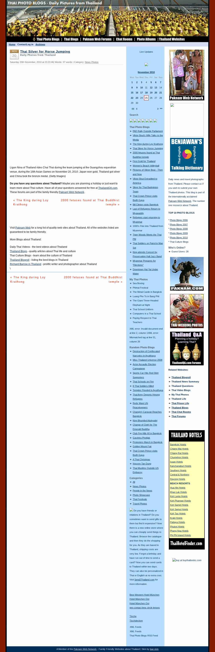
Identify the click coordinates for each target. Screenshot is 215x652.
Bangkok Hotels (178, 444)
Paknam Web (23, 227)
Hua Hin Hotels (177, 487)
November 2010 (146, 72)
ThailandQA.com (107, 187)
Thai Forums (179, 416)
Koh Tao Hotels (178, 513)
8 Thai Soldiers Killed (143, 386)
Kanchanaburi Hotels (180, 466)
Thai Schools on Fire (143, 381)
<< (133, 108)
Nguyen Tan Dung (142, 463)
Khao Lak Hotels (178, 492)
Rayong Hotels (177, 479)
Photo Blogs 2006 (179, 220)
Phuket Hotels (177, 526)
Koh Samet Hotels (179, 505)
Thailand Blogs (18, 251)
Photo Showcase (141, 495)
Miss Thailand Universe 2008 (147, 360)
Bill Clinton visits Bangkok (146, 204)
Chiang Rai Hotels (179, 453)
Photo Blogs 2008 (179, 229)
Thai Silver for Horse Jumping (148, 148)
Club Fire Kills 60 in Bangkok (147, 433)
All (134, 482)
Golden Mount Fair (142, 446)
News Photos (139, 486)
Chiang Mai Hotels (179, 448)
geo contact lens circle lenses (145, 607)
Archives (40, 44)
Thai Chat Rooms (181, 412)
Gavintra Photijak (141, 437)
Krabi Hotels (176, 518)
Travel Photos (140, 503)
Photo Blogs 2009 (179, 233)
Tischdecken (136, 620)
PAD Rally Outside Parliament (148, 131)
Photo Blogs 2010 (179, 237)
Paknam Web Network (71, 192)
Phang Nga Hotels (179, 531)
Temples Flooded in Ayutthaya (148, 390)
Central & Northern (179, 474)
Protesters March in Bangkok (148, 442)
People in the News (142, 490)
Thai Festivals (140, 499)
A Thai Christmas (141, 459)
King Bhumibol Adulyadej (145, 420)
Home (12, 44)
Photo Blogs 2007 (179, 224)
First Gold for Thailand (144, 161)
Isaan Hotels (176, 461)
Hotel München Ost (139, 599)
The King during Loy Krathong (148, 144)
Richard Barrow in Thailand (25, 264)
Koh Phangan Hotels (180, 500)
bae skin (154, 649)
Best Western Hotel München (144, 594)
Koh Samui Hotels (179, 509)
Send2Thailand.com (144, 579)
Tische (133, 616)
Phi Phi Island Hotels (180, 535)
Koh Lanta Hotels (178, 496)
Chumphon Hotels (179, 457)
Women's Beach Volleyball (146, 165)
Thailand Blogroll (19, 259)
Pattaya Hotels (177, 522)
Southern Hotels (178, 470)
